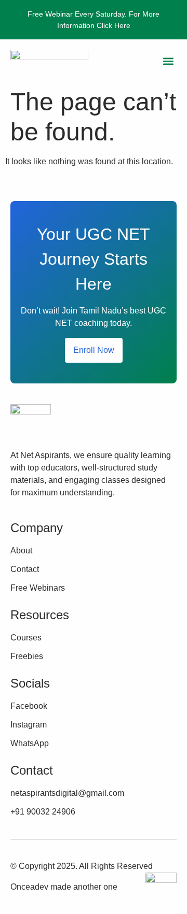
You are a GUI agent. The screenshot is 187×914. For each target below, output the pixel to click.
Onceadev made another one (63, 886)
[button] (168, 61)
